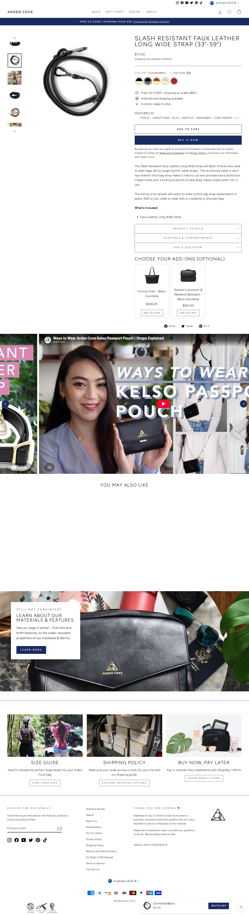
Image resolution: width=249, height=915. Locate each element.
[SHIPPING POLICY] (124, 735)
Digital (135, 11)
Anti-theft (115, 11)
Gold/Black (139, 81)
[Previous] (5, 403)
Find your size (45, 783)
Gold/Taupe (165, 81)
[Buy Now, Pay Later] (204, 735)
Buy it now (188, 140)
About (152, 11)
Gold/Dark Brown (174, 81)
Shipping (140, 58)
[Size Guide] (45, 735)
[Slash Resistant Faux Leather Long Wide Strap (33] (25, 569)
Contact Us (92, 869)
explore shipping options (124, 783)
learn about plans (204, 778)
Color (160, 72)
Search (90, 814)
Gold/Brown (156, 81)
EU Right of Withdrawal (99, 857)
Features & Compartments (188, 238)
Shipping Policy (95, 845)
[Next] (243, 403)
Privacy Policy (94, 839)
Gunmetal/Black (147, 81)
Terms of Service (95, 863)
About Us (91, 821)
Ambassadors (93, 827)
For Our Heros (94, 833)
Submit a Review (95, 808)
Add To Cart (151, 313)
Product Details (188, 228)
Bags (96, 11)
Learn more (31, 649)
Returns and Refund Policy (101, 851)
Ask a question (188, 247)
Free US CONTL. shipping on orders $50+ (169, 93)
